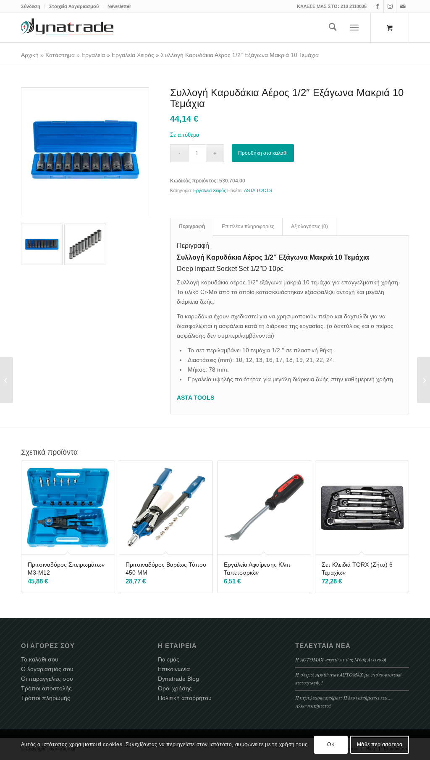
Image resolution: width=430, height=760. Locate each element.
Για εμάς (168, 659)
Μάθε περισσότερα (380, 744)
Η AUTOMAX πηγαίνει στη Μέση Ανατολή (340, 659)
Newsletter (119, 6)
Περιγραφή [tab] (192, 226)
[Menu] (354, 27)
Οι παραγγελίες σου (47, 678)
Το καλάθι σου (39, 659)
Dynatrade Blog (178, 678)
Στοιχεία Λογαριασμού (74, 6)
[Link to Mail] (402, 6)
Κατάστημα (60, 55)
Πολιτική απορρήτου (185, 698)
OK (331, 744)
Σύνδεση (30, 6)
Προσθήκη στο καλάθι (263, 153)
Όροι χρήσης (175, 688)
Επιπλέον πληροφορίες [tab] (248, 226)
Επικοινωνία (174, 669)
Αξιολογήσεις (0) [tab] (309, 226)
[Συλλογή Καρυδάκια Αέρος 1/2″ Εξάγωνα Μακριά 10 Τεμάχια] (85, 151)
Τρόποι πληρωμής (45, 698)
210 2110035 (354, 6)
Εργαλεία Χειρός (133, 55)
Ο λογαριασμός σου (47, 669)
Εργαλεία (93, 55)
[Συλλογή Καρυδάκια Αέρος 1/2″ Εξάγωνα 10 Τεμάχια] (6, 380)
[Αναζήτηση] (332, 27)
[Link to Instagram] (390, 6)
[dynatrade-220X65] (67, 27)
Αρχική (30, 55)
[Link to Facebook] (377, 6)
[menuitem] (33, 6)
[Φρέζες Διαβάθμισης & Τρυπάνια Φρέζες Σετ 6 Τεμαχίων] (423, 380)
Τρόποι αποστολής (46, 688)
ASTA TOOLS (258, 190)
